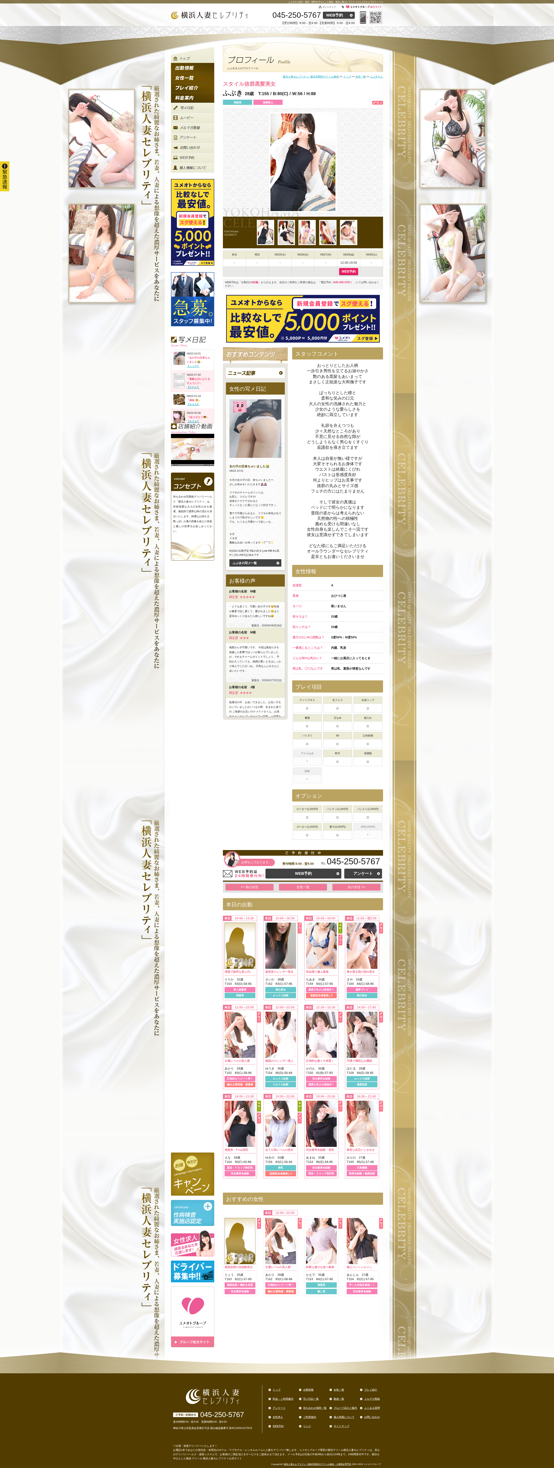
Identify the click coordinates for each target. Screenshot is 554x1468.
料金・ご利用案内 (283, 1398)
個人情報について (344, 1417)
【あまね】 (193, 404)
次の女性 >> (356, 887)
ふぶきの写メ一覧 (245, 563)
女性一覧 (302, 887)
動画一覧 (339, 1398)
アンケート (363, 873)
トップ (276, 1389)
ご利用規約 (309, 1417)
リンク (307, 1426)
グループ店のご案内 (345, 1407)
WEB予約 (334, 15)
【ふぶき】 (193, 366)
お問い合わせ (372, 1417)
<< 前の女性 (249, 887)
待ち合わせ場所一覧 (315, 1407)
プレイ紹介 (370, 1389)
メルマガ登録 (372, 1398)
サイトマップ (329, 7)
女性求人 (278, 1417)
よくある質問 (372, 1407)
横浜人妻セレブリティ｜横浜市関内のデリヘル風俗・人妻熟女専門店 (317, 1464)
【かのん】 (193, 387)
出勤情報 (308, 1389)
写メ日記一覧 (311, 1398)
